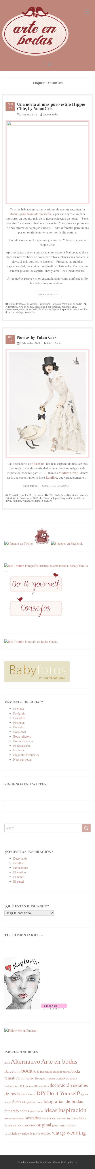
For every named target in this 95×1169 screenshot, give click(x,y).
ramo (62, 1125)
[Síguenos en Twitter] (18, 543)
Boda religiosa (22, 736)
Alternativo (11, 306)
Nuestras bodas (22, 759)
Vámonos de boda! (72, 303)
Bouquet (40, 1078)
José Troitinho (49, 1118)
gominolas (36, 1111)
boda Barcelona (69, 495)
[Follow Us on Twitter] (49, 64)
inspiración (66, 309)
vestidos (17, 500)
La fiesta (18, 750)
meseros (72, 1118)
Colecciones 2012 (29, 498)
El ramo (18, 877)
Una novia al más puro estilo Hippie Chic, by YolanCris (51, 106)
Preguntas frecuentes (26, 755)
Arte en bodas (26, 306)
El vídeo (18, 709)
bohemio (66, 306)
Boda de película (61, 1071)
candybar (50, 1078)
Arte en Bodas (50, 114)
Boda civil (19, 732)
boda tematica (53, 306)
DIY (41, 1093)
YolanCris (30, 312)
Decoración (20, 858)
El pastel (18, 881)
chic (74, 306)
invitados (33, 1118)
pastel (55, 1125)
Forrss (73, 1162)
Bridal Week (12, 498)
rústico (71, 1125)
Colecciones (12, 309)
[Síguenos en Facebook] (67, 543)
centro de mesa (66, 1078)
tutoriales (11, 1133)
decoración (60, 1084)
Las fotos (19, 718)
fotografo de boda (32, 1102)
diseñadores (45, 309)
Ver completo (47, 294)
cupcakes (44, 1086)
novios (30, 1125)
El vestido (32, 303)
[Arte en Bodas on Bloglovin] (22, 1008)
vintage (19, 312)
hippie (55, 309)
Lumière (51, 477)
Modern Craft (68, 472)
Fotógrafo (19, 713)
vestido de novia (30, 1133)
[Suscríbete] (42, 543)
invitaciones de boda (14, 1118)
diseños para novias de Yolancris (30, 214)
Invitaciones (20, 868)
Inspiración (44, 303)
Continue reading (57, 486)
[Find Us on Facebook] (43, 64)
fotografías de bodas (63, 1101)
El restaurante (21, 745)
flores (16, 1101)
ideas (50, 1109)
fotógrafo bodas (16, 1110)
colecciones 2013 (28, 309)
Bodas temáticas (17, 303)
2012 (51, 495)
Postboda (19, 722)
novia (76, 309)
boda (57, 495)
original (43, 1124)
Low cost (61, 1118)
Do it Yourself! (63, 1093)
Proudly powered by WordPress (34, 1162)
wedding (35, 500)
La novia (56, 303)
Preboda (18, 727)
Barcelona (39, 306)
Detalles (18, 863)
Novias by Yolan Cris (36, 337)
